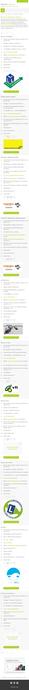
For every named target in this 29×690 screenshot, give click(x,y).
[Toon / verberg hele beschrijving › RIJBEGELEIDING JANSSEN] (15, 120)
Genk (9, 407)
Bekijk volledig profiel (11, 91)
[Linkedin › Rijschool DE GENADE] (11, 71)
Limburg (5, 287)
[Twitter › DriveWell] (4, 563)
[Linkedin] (17, 683)
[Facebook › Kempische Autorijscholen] (8, 629)
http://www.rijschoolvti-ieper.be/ (15, 361)
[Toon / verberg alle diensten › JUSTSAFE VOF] (15, 307)
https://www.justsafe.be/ (13, 299)
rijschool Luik (6, 22)
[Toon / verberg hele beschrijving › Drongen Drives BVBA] (15, 484)
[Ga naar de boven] (27, 91)
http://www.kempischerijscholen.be (15, 611)
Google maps (18, 43)
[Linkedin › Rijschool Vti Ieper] (11, 381)
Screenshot (22, 55)
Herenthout (11, 600)
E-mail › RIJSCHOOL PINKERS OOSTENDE (13, 175)
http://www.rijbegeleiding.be (14, 116)
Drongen (14, 469)
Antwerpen (5, 43)
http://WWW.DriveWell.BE (13, 545)
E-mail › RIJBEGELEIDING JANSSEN (12, 113)
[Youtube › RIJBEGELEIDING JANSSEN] (14, 136)
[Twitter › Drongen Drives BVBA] (4, 497)
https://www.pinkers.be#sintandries (15, 239)
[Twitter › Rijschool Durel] (4, 439)
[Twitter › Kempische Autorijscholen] (4, 629)
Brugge (13, 224)
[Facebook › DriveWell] (8, 563)
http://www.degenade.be (13, 55)
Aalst (13, 534)
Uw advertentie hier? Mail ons (14, 672)
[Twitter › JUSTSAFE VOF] (4, 320)
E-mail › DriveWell (7, 542)
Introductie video (20, 557)
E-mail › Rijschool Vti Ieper (9, 358)
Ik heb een (22, 1)
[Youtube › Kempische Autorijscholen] (14, 629)
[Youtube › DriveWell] (14, 563)
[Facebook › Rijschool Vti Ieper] (8, 381)
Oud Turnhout (12, 103)
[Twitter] (11, 683)
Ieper (13, 349)
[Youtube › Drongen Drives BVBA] (14, 497)
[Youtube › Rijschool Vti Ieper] (14, 381)
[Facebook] (14, 683)
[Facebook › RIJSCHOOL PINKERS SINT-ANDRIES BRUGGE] (8, 259)
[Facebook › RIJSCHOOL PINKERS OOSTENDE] (8, 197)
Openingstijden (7, 64)
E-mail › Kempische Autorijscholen (11, 608)
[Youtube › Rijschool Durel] (14, 439)
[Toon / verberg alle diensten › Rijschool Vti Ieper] (15, 368)
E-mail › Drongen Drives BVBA (10, 478)
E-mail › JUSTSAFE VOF (9, 297)
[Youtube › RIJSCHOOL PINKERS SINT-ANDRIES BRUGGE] (14, 259)
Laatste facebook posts (9, 130)
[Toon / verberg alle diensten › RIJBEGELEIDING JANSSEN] (15, 124)
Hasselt (10, 287)
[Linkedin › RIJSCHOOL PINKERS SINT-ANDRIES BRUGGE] (11, 259)
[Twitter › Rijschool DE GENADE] (4, 71)
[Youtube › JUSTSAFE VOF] (14, 320)
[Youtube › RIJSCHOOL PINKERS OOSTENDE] (14, 197)
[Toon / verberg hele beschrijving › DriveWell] (15, 548)
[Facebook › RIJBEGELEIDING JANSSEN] (8, 136)
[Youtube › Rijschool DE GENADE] (14, 71)
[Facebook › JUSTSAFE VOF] (8, 320)
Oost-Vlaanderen (7, 469)
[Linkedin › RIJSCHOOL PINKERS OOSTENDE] (11, 197)
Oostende (14, 164)
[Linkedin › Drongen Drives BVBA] (11, 497)
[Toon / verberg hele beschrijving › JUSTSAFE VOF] (15, 303)
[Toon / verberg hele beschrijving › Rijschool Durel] (15, 422)
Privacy (17, 686)
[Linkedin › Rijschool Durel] (11, 439)
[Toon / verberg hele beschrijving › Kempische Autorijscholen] (15, 616)
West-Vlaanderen (7, 164)
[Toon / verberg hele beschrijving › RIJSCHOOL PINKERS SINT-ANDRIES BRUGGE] (15, 243)
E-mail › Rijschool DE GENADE (10, 52)
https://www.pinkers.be (13, 178)
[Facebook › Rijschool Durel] (8, 439)
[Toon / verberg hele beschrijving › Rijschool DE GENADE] (15, 58)
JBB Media (13, 686)
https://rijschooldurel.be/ (13, 419)
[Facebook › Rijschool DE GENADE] (8, 71)
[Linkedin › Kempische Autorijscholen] (11, 629)
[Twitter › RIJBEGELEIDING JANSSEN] (4, 136)
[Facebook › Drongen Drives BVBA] (8, 497)
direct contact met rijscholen (7, 25)
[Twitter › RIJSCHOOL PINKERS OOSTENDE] (4, 197)
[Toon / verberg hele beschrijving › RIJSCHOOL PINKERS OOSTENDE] (15, 181)
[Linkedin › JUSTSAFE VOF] (11, 320)
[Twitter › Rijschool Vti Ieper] (4, 381)
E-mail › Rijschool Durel (8, 416)
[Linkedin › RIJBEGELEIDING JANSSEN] (11, 136)
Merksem (11, 43)
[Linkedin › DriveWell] (11, 563)
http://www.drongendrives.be (14, 481)
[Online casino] (14, 657)
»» (12, 33)
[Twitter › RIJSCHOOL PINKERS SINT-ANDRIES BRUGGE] (4, 259)
